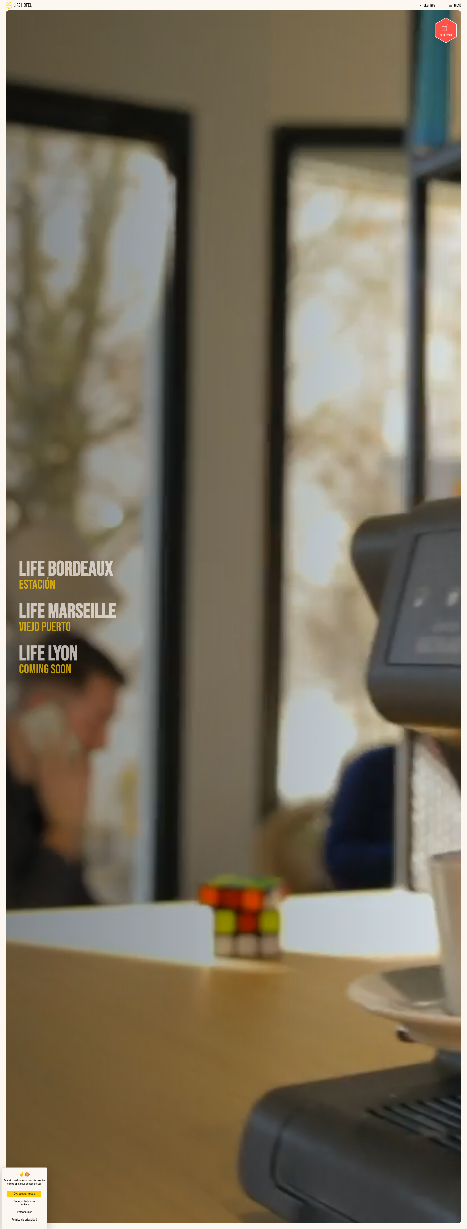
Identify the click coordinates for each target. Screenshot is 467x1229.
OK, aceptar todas (24, 1193)
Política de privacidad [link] (24, 1219)
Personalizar (24, 1212)
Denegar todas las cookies (24, 1203)
